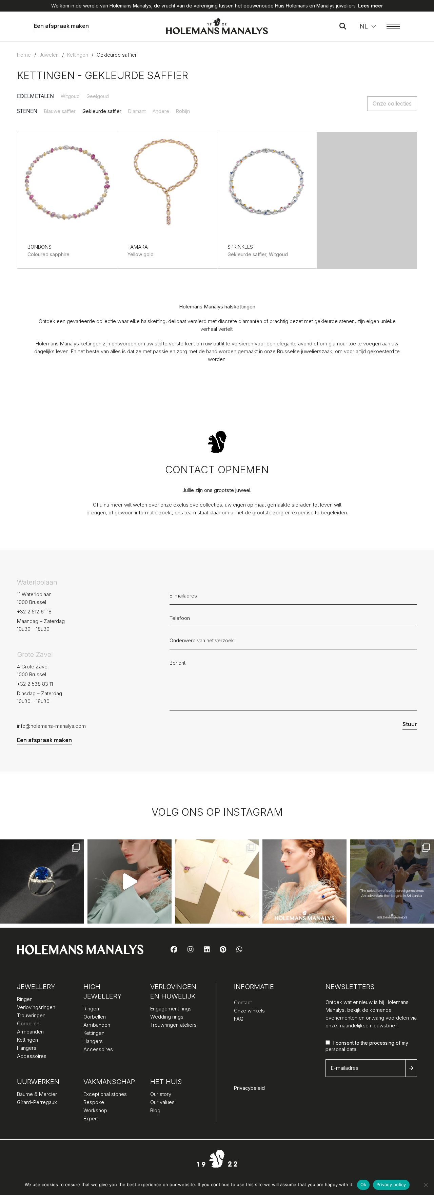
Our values (162, 1102)
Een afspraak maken (61, 25)
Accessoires (31, 1056)
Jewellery (36, 987)
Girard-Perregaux (37, 1102)
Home (24, 55)
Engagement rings (171, 1008)
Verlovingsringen (36, 1007)
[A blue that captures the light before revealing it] (42, 881)
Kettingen (77, 55)
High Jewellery (102, 991)
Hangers (26, 1048)
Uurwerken (38, 1082)
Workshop (95, 1110)
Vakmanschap (108, 1082)
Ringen (25, 999)
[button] (368, 26)
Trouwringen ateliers (173, 1025)
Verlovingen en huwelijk (173, 991)
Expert (90, 1118)
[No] (425, 1184)
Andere (161, 111)
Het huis (166, 1082)
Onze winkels (249, 1010)
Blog (155, 1110)
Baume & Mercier (37, 1094)
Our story (160, 1094)
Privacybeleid (249, 1088)
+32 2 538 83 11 (35, 684)
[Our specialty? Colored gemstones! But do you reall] (392, 881)
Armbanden (30, 1031)
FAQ (238, 1019)
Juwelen (49, 55)
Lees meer (370, 5)
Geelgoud (97, 96)
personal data (341, 1049)
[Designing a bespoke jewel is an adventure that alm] (217, 881)
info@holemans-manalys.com (51, 726)
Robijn (183, 111)
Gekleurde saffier (101, 111)
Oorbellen (28, 1023)
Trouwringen (31, 1015)
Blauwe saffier (60, 111)
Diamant (137, 111)
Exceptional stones (105, 1094)
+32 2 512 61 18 (34, 611)
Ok (363, 1184)
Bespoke (93, 1102)
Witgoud (70, 96)
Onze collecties (392, 103)
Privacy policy (391, 1184)
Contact (243, 1002)
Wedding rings (166, 1016)
